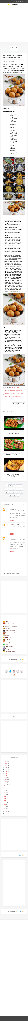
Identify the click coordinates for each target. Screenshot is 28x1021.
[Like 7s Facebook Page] (6, 671)
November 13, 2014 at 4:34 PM (18, 539)
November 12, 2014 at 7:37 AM (18, 510)
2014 (6, 784)
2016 (6, 779)
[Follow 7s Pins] (21, 671)
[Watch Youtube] (14, 671)
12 (10, 492)
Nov (5, 787)
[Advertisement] (14, 28)
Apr (5, 802)
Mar (5, 804)
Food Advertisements (12, 659)
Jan (5, 808)
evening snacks (16, 393)
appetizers (9, 393)
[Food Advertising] (14, 716)
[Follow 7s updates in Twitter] (10, 671)
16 (10, 495)
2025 (6, 763)
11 (6, 492)
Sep (5, 792)
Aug (5, 794)
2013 (6, 811)
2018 (6, 775)
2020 (6, 771)
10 (21, 489)
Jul (5, 796)
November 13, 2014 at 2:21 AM (18, 526)
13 (13, 492)
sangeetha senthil (15, 524)
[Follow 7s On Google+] (18, 671)
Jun (5, 798)
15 (21, 492)
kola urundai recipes (12, 390)
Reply (11, 520)
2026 (6, 761)
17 (14, 495)
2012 (6, 813)
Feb (5, 806)
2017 (6, 777)
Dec (5, 785)
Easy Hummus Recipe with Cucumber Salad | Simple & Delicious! (14, 475)
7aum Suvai (16, 1018)
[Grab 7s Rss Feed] (14, 674)
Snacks (9, 396)
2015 (6, 782)
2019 (6, 773)
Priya (11, 538)
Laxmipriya (13, 509)
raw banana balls (11, 389)
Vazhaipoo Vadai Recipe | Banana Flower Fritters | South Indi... (14, 454)
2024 (6, 765)
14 (17, 492)
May (5, 800)
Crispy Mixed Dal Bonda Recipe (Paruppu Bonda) (14, 433)
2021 (6, 769)
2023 (6, 767)
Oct (5, 790)
